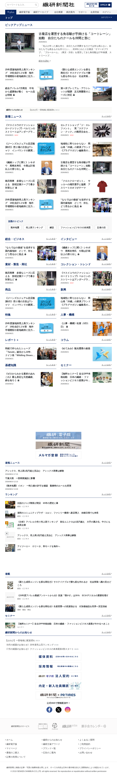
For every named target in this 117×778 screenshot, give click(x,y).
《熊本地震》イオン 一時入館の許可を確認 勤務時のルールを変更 (38, 485)
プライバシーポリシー (90, 748)
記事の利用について (16, 757)
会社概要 (58, 12)
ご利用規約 (85, 744)
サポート (82, 12)
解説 (52, 227)
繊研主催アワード (51, 744)
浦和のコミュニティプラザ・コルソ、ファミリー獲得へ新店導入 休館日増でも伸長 (57, 513)
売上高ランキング (34, 227)
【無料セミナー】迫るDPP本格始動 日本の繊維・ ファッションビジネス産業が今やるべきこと (63, 623)
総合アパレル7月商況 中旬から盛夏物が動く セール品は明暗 (20, 91)
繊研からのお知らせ (14, 110)
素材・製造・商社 (24, 610)
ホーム (9, 740)
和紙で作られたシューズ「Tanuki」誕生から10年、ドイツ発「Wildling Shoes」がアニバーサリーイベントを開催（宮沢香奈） (20, 355)
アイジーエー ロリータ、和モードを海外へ (38, 546)
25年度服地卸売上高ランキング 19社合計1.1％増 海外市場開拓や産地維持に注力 (20, 72)
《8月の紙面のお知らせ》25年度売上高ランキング (29, 644)
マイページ (11, 748)
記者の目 (101, 227)
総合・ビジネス (23, 506)
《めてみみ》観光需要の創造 (75, 348)
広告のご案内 (49, 752)
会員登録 (94, 12)
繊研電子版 (24, 12)
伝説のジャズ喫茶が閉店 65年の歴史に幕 (37, 503)
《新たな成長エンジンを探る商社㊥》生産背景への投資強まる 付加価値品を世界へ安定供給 (62, 606)
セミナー (20, 627)
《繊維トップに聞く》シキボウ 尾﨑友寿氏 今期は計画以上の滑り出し (20, 165)
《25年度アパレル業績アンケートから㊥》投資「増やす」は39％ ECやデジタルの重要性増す (62, 595)
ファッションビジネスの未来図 (75, 227)
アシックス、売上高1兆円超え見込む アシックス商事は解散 (34, 471)
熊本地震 (15, 227)
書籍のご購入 (12, 752)
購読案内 (70, 12)
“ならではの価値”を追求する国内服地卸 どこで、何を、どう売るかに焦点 (75, 203)
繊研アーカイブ (40, 12)
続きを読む (44, 61)
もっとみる (106, 116)
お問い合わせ (86, 752)
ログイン (107, 12)
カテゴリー (105, 17)
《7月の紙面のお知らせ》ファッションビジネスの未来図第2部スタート (39, 649)
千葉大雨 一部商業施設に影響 (20, 478)
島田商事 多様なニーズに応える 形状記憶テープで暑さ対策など (20, 184)
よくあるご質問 (87, 740)
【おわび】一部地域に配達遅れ (42, 110)
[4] (10, 537)
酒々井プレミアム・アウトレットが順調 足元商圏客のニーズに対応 (75, 91)
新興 (19, 550)
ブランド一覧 (49, 748)
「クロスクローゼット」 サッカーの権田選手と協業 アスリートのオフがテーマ (75, 184)
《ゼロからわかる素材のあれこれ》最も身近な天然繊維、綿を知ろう (20, 377)
